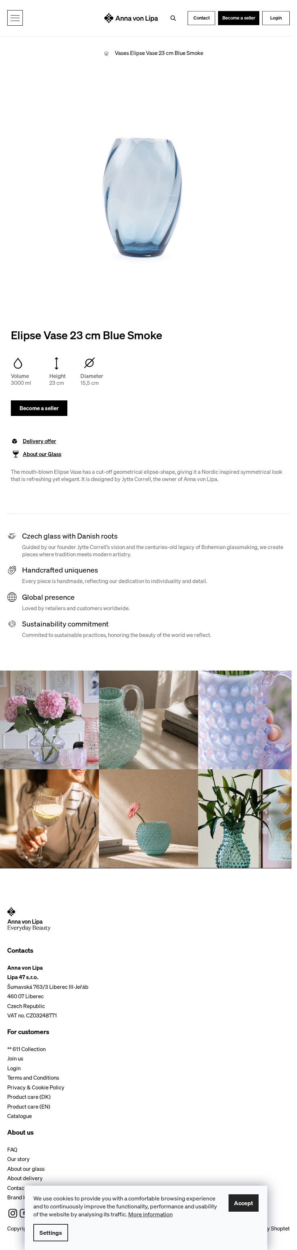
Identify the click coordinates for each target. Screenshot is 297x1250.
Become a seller (238, 18)
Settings (50, 1233)
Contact (201, 18)
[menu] (15, 18)
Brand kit (18, 1197)
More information (150, 1214)
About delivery (25, 1178)
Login (276, 18)
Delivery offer (39, 441)
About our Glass (42, 454)
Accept (243, 1203)
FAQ (12, 1149)
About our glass (26, 1168)
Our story (18, 1158)
